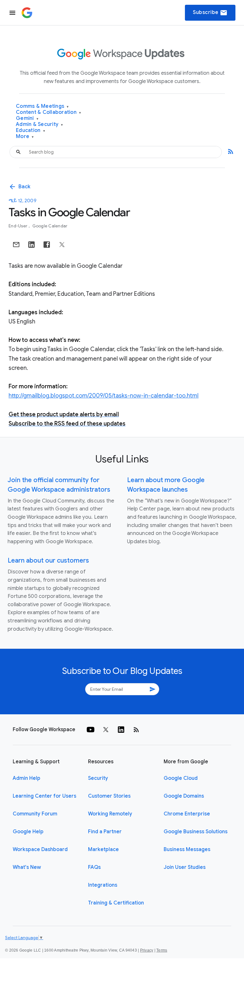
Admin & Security (39, 124)
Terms (161, 950)
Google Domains (184, 796)
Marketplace (103, 849)
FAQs (94, 867)
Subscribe (210, 13)
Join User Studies (185, 867)
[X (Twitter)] (105, 729)
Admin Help (26, 778)
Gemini (27, 118)
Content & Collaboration (48, 112)
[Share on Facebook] (46, 244)
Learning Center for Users (44, 796)
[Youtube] (90, 729)
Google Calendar (50, 226)
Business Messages (187, 849)
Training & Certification (116, 903)
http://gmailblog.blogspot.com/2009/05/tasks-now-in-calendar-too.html (104, 395)
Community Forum (35, 814)
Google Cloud (181, 778)
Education (30, 131)
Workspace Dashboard (40, 849)
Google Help (28, 831)
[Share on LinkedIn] (31, 244)
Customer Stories (109, 796)
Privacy (146, 950)
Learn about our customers (48, 561)
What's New (27, 867)
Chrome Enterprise (187, 814)
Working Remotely (110, 814)
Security (98, 778)
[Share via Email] (16, 244)
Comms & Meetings (42, 106)
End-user (18, 226)
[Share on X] (62, 244)
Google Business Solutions (195, 831)
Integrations (102, 885)
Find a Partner (105, 831)
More (25, 137)
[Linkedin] (121, 729)
